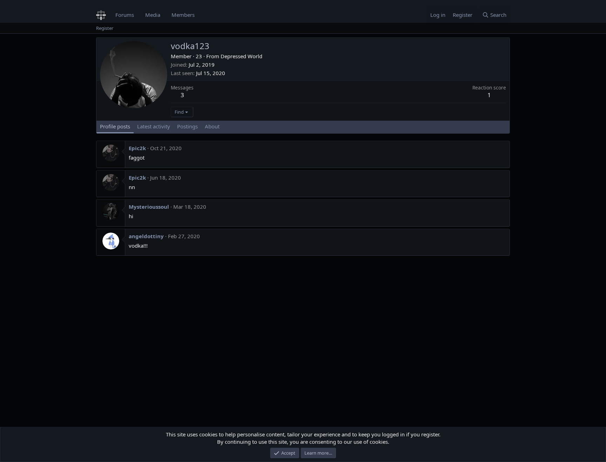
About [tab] (212, 126)
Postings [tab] (187, 126)
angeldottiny (146, 236)
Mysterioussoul (149, 206)
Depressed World (241, 56)
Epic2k (137, 148)
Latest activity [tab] (153, 126)
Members (183, 14)
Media (152, 14)
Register (104, 28)
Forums (124, 14)
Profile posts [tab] (115, 126)
